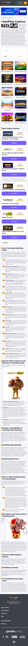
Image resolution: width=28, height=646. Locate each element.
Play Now (14, 143)
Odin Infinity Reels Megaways (12, 260)
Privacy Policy (5, 607)
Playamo (20, 199)
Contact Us (4, 613)
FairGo (20, 213)
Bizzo (20, 164)
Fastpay (20, 148)
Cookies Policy (5, 610)
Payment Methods (6, 620)
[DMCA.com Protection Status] (14, 637)
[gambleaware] (14, 631)
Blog (2, 616)
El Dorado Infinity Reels (10, 286)
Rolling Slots (20, 227)
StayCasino (20, 185)
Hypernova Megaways (10, 300)
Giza (8, 450)
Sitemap (3, 623)
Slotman (20, 132)
